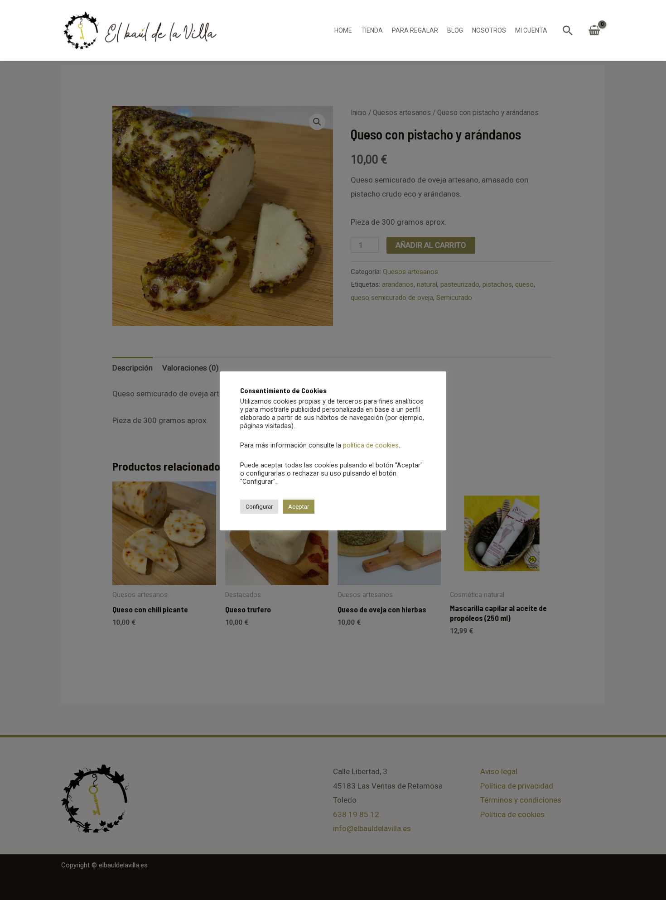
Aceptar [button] (298, 506)
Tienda (372, 30)
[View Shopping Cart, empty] (594, 30)
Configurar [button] (259, 506)
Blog (455, 30)
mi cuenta (531, 30)
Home (343, 30)
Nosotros (489, 30)
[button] (567, 30)
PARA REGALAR (415, 30)
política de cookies (371, 445)
